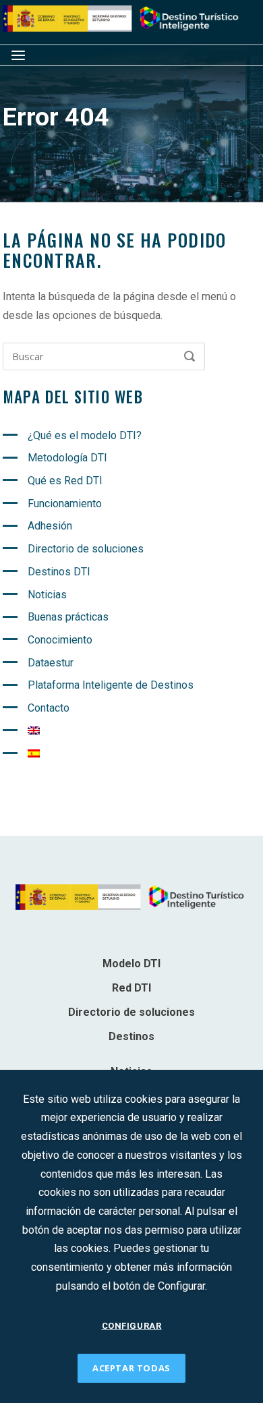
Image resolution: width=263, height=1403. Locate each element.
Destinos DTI (59, 571)
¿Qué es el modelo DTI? (85, 435)
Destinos (131, 1036)
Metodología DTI (67, 457)
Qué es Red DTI (65, 480)
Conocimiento (60, 639)
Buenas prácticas (68, 616)
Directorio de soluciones (86, 548)
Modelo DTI (131, 963)
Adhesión (50, 525)
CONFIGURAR (132, 1326)
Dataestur (51, 662)
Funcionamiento (65, 503)
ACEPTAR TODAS (131, 1368)
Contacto (48, 708)
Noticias (47, 594)
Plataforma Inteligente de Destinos (111, 685)
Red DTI (131, 987)
